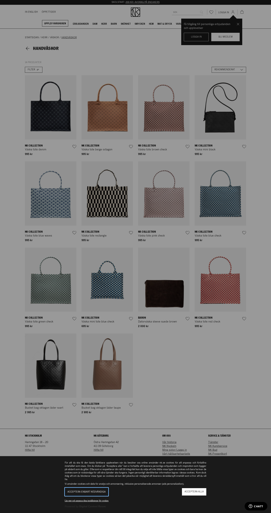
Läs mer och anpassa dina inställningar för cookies (87, 500)
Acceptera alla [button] (194, 492)
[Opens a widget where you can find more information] (256, 506)
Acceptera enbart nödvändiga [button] (86, 492)
